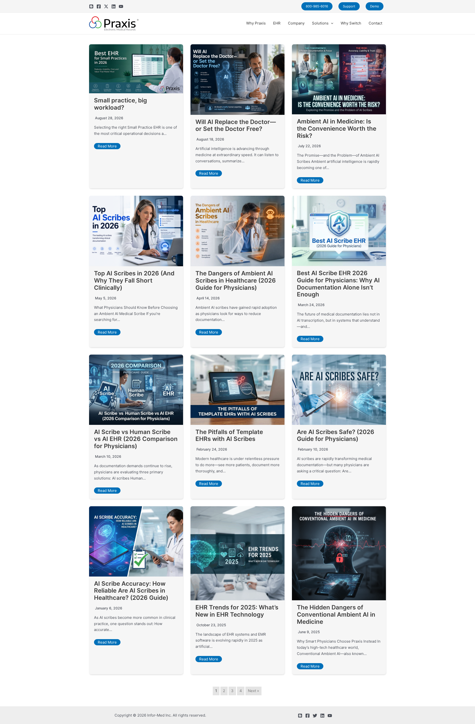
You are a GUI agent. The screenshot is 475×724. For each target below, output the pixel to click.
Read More (107, 146)
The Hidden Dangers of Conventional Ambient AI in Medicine (336, 614)
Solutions (320, 23)
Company (296, 23)
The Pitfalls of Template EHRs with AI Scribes (229, 435)
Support (349, 6)
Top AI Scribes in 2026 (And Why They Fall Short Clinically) (134, 280)
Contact (375, 23)
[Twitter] (106, 6)
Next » (253, 690)
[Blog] (91, 6)
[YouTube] (121, 6)
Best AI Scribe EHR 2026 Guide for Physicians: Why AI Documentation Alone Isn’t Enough (338, 283)
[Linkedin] (113, 6)
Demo (374, 6)
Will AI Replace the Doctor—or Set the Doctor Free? (235, 125)
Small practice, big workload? (120, 104)
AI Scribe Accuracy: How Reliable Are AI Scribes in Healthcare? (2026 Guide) (131, 591)
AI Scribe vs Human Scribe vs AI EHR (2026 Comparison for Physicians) (136, 439)
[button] (331, 23)
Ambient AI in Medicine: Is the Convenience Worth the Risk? (336, 128)
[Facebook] (98, 6)
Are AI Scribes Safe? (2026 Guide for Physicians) (335, 435)
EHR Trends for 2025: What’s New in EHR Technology (236, 611)
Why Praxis (256, 23)
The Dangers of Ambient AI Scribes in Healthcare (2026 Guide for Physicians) (235, 280)
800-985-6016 (317, 6)
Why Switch (351, 23)
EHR (277, 23)
